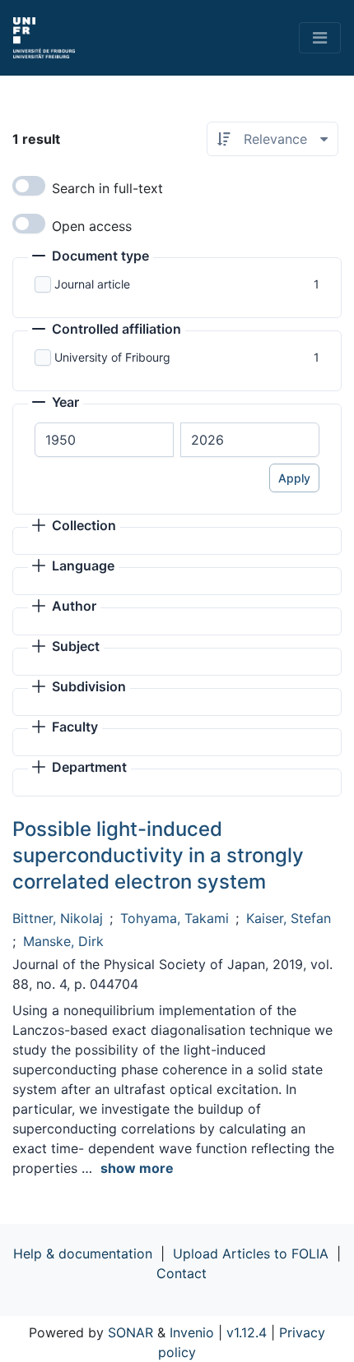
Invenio (192, 1332)
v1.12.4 (246, 1332)
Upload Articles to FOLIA (250, 1253)
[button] (90, 257)
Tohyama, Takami (174, 918)
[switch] (28, 186)
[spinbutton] (104, 439)
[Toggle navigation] (320, 37)
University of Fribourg (112, 357)
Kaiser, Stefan (288, 918)
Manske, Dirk (63, 941)
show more (137, 1168)
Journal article (92, 284)
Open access (92, 226)
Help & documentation (82, 1253)
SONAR (130, 1332)
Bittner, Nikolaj (57, 918)
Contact (181, 1273)
